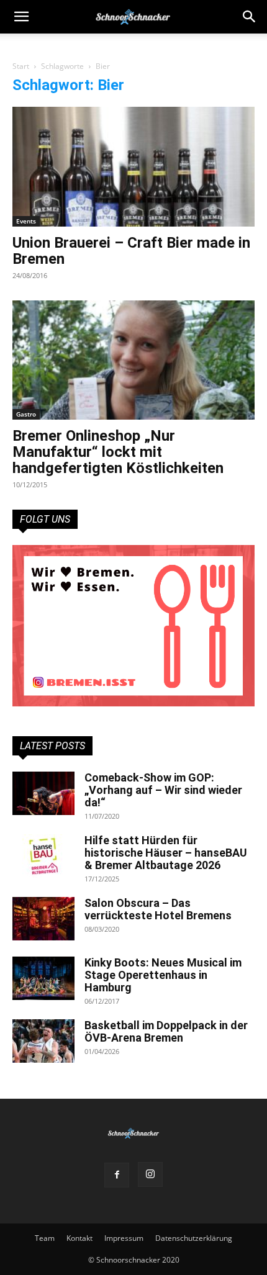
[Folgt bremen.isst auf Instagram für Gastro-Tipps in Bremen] (133, 625)
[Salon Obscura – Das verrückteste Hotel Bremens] (43, 918)
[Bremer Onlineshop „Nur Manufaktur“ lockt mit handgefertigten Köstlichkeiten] (133, 360)
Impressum (123, 1238)
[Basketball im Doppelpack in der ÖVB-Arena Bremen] (43, 1041)
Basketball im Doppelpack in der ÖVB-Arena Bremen (166, 1031)
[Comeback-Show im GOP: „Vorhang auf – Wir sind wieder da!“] (43, 793)
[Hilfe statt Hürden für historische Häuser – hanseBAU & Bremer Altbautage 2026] (43, 856)
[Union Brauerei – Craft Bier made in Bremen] (133, 167)
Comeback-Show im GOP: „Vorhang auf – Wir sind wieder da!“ (163, 790)
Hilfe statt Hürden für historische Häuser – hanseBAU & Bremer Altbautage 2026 (165, 853)
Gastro (26, 414)
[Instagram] (150, 1174)
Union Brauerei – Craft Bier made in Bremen (131, 251)
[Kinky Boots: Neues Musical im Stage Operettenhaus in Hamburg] (43, 978)
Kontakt (79, 1238)
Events (26, 221)
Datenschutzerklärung (193, 1238)
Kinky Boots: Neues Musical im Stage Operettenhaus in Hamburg (163, 975)
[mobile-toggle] (21, 17)
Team (45, 1238)
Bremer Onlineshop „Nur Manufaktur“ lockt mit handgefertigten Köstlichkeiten (118, 452)
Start (20, 66)
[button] (249, 17)
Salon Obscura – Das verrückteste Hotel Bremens (158, 909)
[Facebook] (116, 1175)
